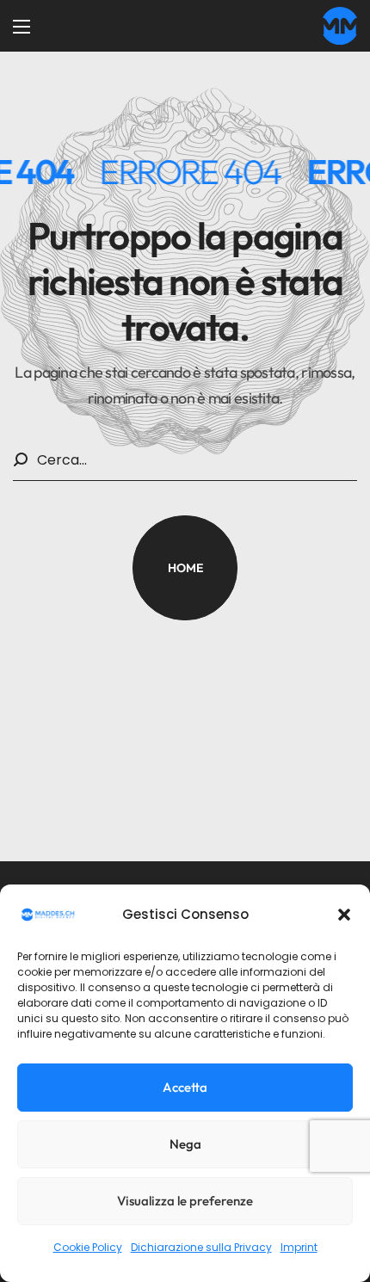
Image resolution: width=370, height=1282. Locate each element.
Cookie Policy (87, 1247)
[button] (344, 914)
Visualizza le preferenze (185, 1201)
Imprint (299, 1247)
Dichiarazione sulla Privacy (201, 1247)
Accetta (185, 1087)
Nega (185, 1144)
